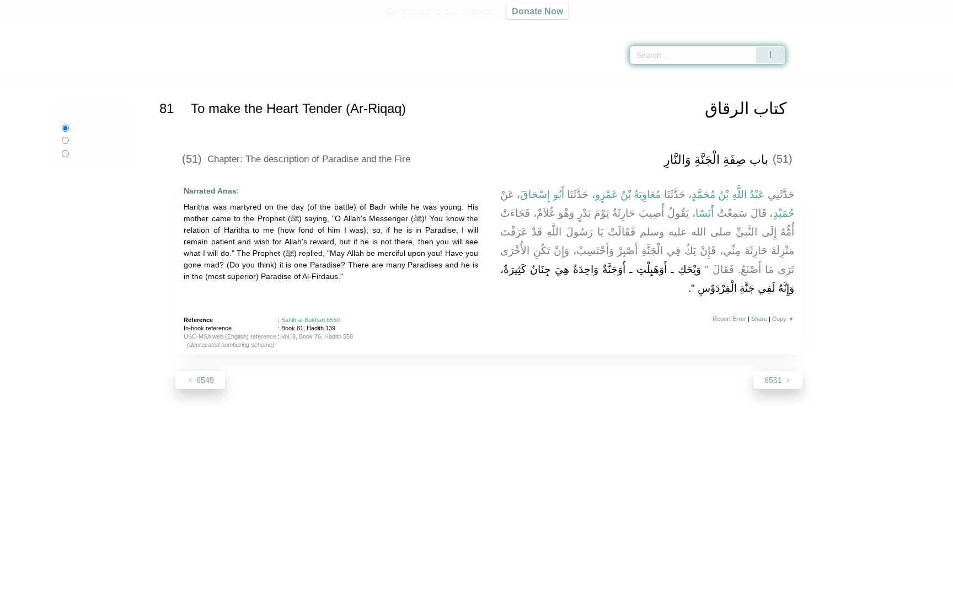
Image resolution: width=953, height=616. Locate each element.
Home (176, 79)
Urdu (89, 140)
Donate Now (537, 11)
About (360, 605)
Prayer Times (888, 27)
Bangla (91, 153)
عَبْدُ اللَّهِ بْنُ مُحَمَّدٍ (728, 194)
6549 (204, 380)
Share (759, 318)
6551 (774, 380)
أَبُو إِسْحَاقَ (542, 194)
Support (423, 605)
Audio (926, 27)
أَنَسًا (704, 213)
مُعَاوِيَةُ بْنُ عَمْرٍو (628, 194)
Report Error (729, 318)
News (389, 605)
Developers (467, 605)
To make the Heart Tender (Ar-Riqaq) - (334, 79)
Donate (548, 605)
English (83, 128)
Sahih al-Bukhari (220, 79)
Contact (512, 605)
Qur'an (816, 27)
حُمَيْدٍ (784, 213)
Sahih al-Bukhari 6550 (310, 320)
